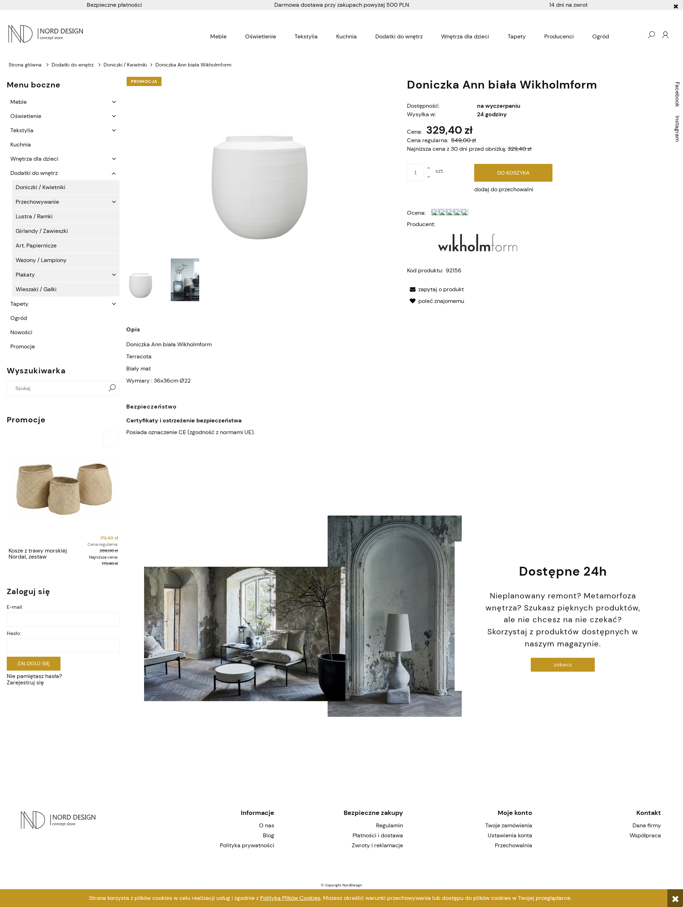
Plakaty (25, 274)
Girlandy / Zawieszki (42, 231)
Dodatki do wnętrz (34, 173)
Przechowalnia (513, 845)
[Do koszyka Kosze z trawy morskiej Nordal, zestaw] (111, 439)
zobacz (563, 664)
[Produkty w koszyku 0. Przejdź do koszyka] (637, 34)
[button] (435, 289)
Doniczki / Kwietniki (40, 187)
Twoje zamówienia (508, 825)
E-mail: (15, 607)
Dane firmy (646, 825)
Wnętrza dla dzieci (34, 158)
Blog (268, 835)
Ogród (18, 318)
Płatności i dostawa (378, 835)
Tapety (19, 304)
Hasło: (14, 633)
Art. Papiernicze (36, 245)
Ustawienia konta (510, 835)
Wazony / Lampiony (41, 260)
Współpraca (645, 835)
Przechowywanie (37, 202)
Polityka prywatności (247, 845)
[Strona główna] (104, 34)
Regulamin (389, 825)
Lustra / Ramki (34, 216)
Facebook (677, 94)
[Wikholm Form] (478, 241)
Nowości (21, 332)
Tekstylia (21, 130)
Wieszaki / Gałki (36, 289)
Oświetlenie (25, 116)
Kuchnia (20, 144)
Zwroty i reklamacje (377, 845)
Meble (18, 102)
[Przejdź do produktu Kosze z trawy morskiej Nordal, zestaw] (63, 487)
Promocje (22, 346)
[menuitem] (218, 36)
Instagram (677, 129)
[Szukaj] (112, 388)
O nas (266, 825)
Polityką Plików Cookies (290, 898)
